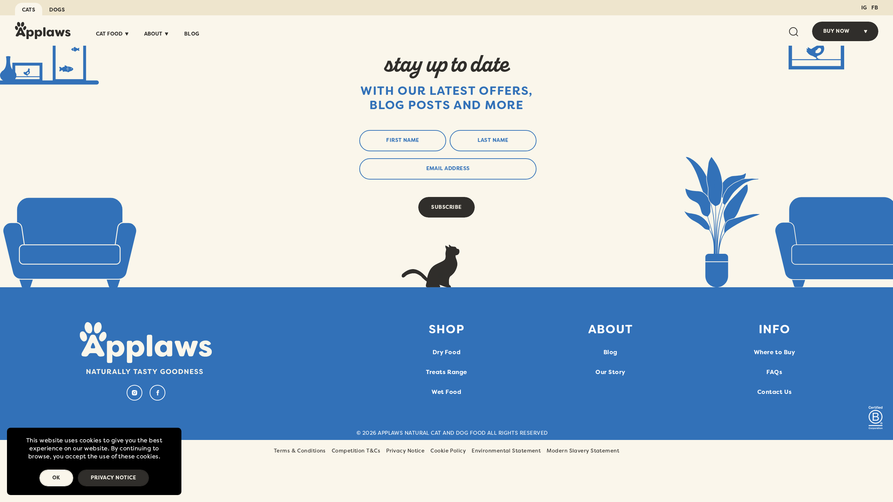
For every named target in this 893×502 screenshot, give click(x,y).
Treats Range (446, 372)
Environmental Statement (506, 450)
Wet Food (446, 392)
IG (864, 7)
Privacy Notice (405, 450)
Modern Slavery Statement (583, 450)
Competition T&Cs (356, 450)
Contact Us (774, 392)
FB (874, 7)
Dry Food (446, 352)
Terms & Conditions (300, 450)
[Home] (43, 30)
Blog (192, 33)
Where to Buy (774, 352)
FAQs (774, 372)
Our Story (610, 372)
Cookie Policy (448, 450)
